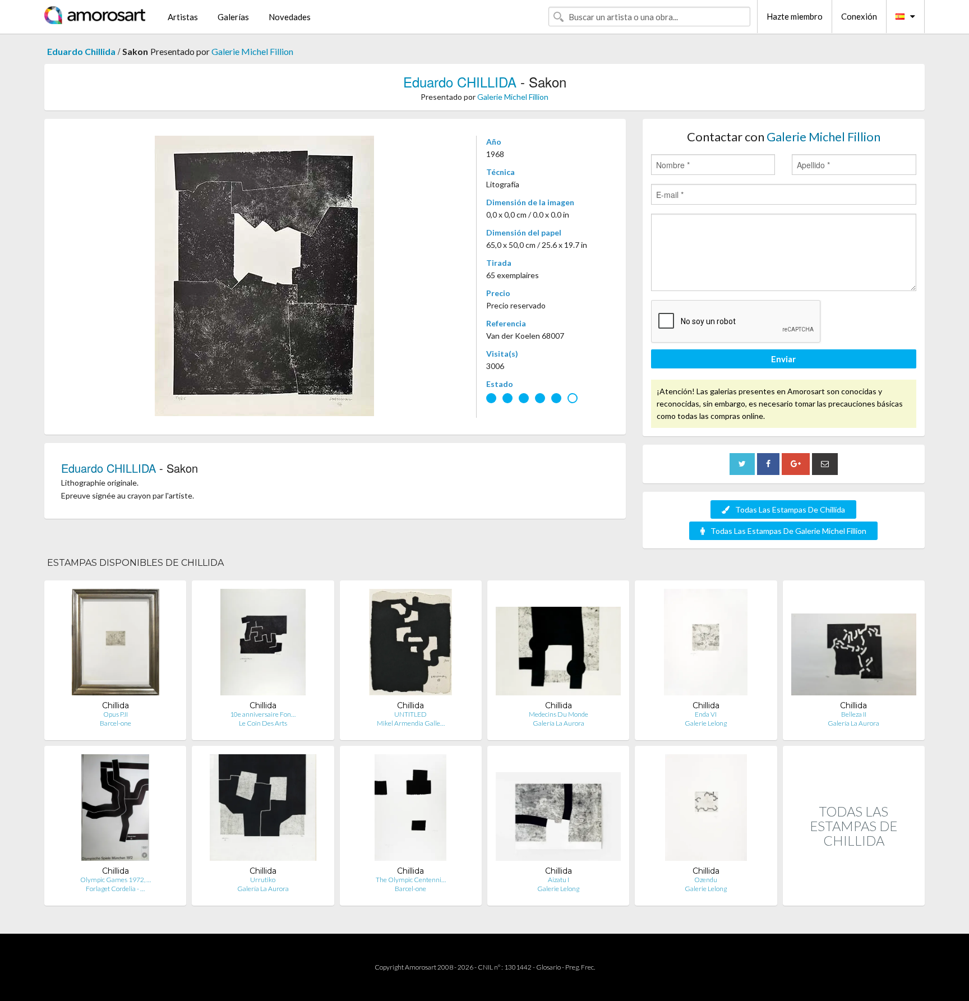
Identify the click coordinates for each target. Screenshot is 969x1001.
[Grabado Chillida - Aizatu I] (558, 810)
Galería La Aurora (558, 723)
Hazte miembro (795, 16)
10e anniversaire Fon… (263, 714)
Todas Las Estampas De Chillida (790, 509)
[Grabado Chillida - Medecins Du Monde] (558, 644)
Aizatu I (558, 879)
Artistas (183, 17)
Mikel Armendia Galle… (411, 723)
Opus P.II (115, 714)
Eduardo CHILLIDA (459, 81)
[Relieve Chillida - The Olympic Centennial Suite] (410, 810)
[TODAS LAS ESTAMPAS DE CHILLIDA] (854, 893)
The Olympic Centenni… (411, 879)
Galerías (233, 17)
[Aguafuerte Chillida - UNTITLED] (410, 644)
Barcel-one (115, 723)
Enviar (783, 359)
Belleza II (853, 714)
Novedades (290, 17)
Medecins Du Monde (558, 714)
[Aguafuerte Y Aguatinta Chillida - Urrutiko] (263, 810)
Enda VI (706, 714)
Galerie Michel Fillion (252, 51)
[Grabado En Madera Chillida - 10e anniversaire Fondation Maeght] (262, 644)
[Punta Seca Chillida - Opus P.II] (115, 644)
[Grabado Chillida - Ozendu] (706, 810)
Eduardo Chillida (81, 51)
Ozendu (705, 879)
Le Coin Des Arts (263, 723)
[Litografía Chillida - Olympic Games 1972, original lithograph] (115, 810)
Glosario (548, 967)
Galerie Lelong (706, 723)
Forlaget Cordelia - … (115, 888)
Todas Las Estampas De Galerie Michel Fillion (788, 531)
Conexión (859, 16)
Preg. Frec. (580, 967)
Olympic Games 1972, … (115, 879)
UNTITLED (410, 714)
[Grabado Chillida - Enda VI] (705, 644)
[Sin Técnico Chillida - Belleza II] (853, 644)
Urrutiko (262, 879)
